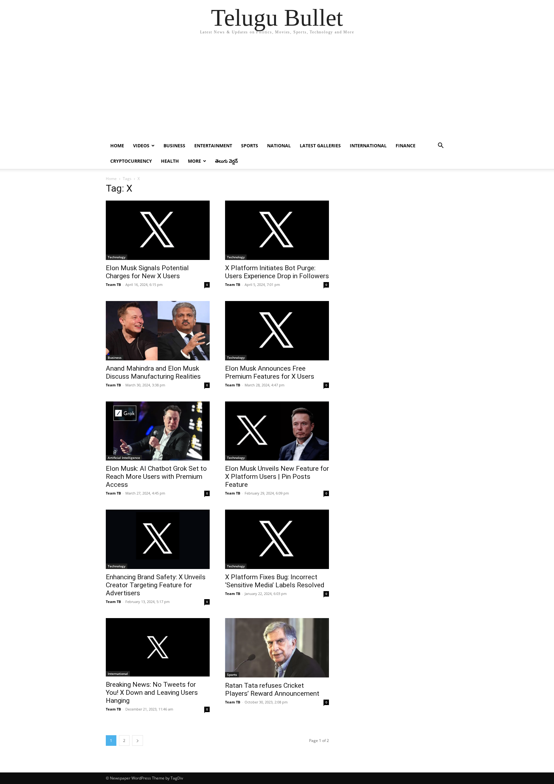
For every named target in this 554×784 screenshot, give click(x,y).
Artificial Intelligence (124, 457)
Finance (406, 145)
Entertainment (213, 145)
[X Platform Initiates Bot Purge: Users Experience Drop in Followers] (277, 230)
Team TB (113, 284)
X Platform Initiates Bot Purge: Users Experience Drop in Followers (277, 272)
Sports (249, 145)
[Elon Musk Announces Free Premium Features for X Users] (277, 330)
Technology (116, 257)
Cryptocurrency (131, 161)
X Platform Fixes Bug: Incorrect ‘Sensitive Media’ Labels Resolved (274, 581)
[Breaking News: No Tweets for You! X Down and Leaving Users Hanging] (158, 647)
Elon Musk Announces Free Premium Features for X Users (269, 372)
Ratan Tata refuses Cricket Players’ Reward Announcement (272, 689)
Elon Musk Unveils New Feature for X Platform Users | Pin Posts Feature (277, 476)
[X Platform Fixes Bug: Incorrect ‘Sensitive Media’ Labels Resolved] (277, 539)
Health (170, 161)
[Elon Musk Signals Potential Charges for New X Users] (158, 230)
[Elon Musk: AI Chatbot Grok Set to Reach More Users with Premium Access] (158, 431)
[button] (440, 146)
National (279, 145)
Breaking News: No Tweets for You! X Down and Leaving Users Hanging (152, 692)
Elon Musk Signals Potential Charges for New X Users (147, 272)
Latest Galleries (320, 145)
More (194, 161)
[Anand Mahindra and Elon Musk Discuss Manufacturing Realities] (158, 330)
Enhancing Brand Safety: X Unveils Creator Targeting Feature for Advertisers (156, 585)
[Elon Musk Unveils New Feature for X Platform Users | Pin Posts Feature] (277, 431)
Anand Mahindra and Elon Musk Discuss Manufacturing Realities (153, 372)
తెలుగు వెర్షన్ (226, 161)
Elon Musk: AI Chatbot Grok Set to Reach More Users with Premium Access (156, 476)
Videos (141, 145)
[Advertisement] (277, 90)
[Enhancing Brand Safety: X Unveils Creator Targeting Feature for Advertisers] (158, 539)
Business (174, 145)
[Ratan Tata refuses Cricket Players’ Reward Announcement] (277, 647)
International (368, 145)
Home (117, 145)
